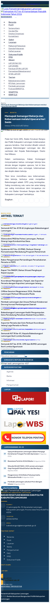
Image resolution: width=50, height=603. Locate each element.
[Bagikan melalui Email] (41, 200)
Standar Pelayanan (16, 48)
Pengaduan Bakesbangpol (19, 71)
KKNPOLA (13, 95)
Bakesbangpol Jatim (16, 80)
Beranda (12, 22)
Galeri (11, 40)
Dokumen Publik (16, 54)
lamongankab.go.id (33, 4)
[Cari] (26, 356)
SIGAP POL (13, 92)
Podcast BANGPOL (16, 89)
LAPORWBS (13, 66)
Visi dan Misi (13, 31)
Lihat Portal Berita (10, 488)
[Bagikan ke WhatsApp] (26, 200)
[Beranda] (3, 100)
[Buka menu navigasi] (16, 17)
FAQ (9, 553)
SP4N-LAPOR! (14, 74)
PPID (11, 57)
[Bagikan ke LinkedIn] (31, 200)
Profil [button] (11, 25)
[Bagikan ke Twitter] (21, 200)
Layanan (10, 543)
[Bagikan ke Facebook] (16, 200)
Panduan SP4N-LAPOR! (18, 68)
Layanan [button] (12, 42)
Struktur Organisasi (16, 33)
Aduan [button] (11, 60)
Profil (9, 540)
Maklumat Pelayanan (17, 46)
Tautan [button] (12, 77)
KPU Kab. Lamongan (16, 83)
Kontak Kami (13, 36)
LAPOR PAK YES (14, 63)
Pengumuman (13, 550)
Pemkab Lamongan (16, 86)
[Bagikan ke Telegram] (36, 200)
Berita (3, 103)
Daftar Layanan (14, 51)
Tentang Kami (14, 28)
